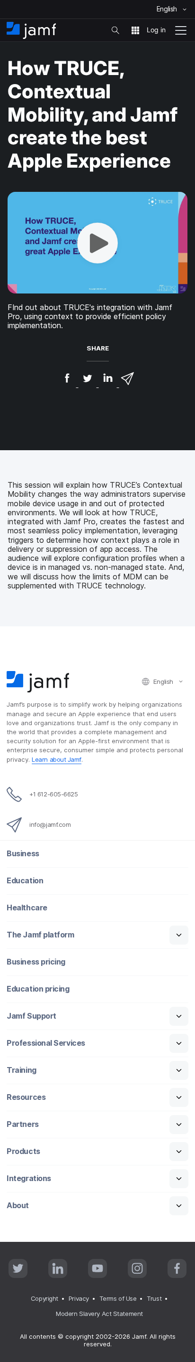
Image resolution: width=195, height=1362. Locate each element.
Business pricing (36, 961)
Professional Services (46, 1043)
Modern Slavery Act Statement (99, 1313)
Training (21, 1070)
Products (23, 1151)
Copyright (44, 1298)
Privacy (79, 1298)
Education (25, 880)
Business (23, 853)
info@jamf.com (50, 824)
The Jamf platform (40, 934)
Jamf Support (31, 1016)
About (18, 1205)
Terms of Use (118, 1298)
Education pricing (38, 988)
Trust (154, 1298)
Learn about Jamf (56, 759)
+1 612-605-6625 (53, 794)
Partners (22, 1124)
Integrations (29, 1178)
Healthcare (27, 907)
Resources (26, 1097)
